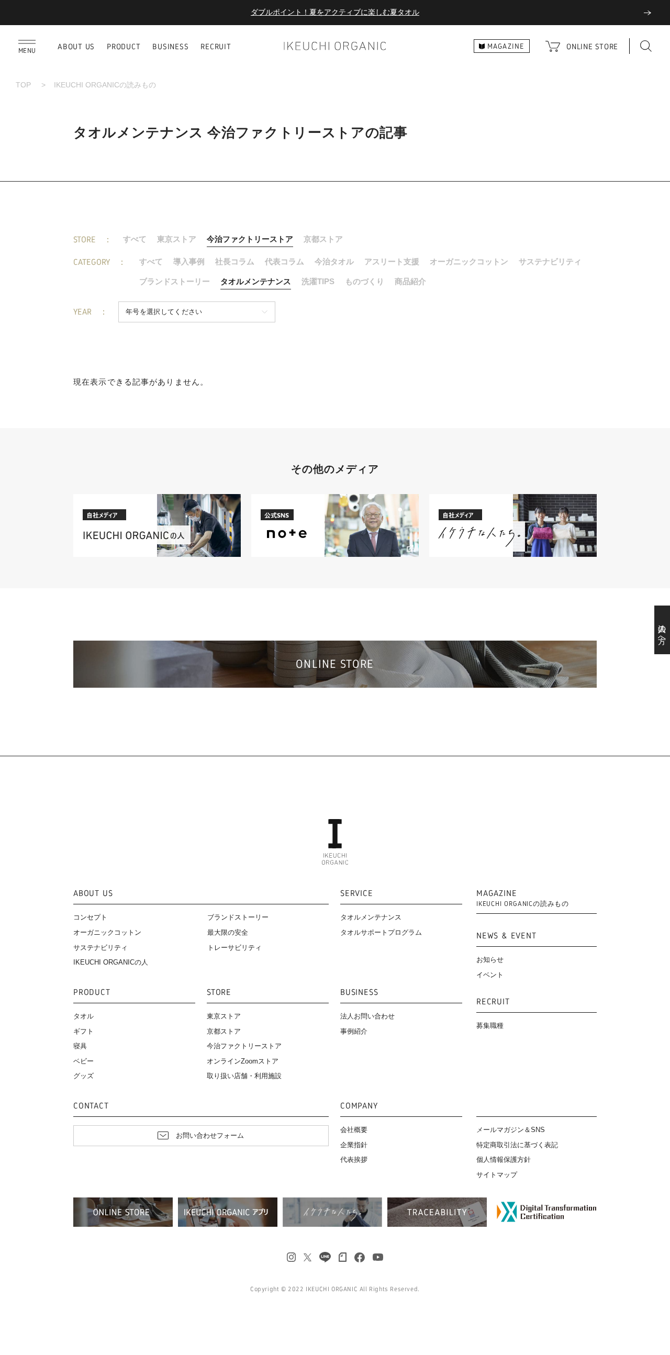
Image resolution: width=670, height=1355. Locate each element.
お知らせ (490, 960)
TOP (23, 85)
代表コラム (284, 261)
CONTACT (91, 1106)
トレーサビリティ (234, 947)
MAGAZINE (522, 898)
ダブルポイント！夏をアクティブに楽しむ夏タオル (335, 12)
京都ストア (323, 238)
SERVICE (356, 893)
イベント (490, 975)
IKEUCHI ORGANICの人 (110, 962)
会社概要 (353, 1130)
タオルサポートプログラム (381, 932)
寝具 (80, 1046)
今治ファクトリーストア (250, 238)
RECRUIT (215, 46)
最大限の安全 (227, 932)
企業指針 (353, 1145)
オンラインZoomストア (242, 1061)
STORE (219, 992)
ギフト (83, 1031)
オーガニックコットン (469, 261)
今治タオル (334, 261)
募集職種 (490, 1025)
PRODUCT (123, 46)
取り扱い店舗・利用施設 (244, 1076)
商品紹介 (410, 281)
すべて (135, 238)
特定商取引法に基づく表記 (517, 1145)
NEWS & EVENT (506, 936)
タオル (83, 1016)
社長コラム (234, 261)
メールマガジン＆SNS (510, 1130)
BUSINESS (170, 46)
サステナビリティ (550, 261)
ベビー (83, 1061)
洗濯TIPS (318, 281)
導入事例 (189, 261)
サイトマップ (496, 1175)
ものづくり (364, 281)
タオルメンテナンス (255, 281)
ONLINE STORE (592, 46)
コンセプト (90, 917)
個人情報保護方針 (503, 1159)
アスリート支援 (391, 261)
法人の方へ (662, 630)
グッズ (83, 1076)
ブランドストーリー (174, 281)
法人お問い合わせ (367, 1016)
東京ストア (176, 238)
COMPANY (359, 1106)
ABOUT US (76, 46)
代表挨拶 (353, 1159)
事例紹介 (353, 1031)
